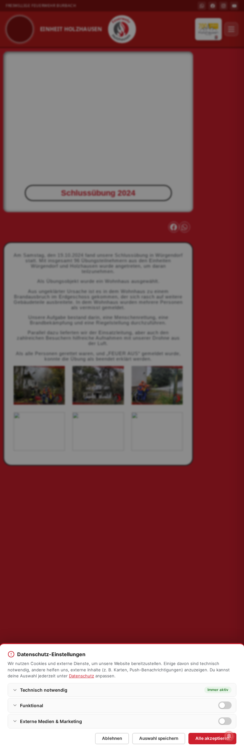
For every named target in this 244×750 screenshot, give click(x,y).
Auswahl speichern (158, 738)
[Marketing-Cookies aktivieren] (225, 721)
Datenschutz (81, 675)
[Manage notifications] (229, 736)
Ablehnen (112, 738)
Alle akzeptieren (212, 738)
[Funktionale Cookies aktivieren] (225, 705)
